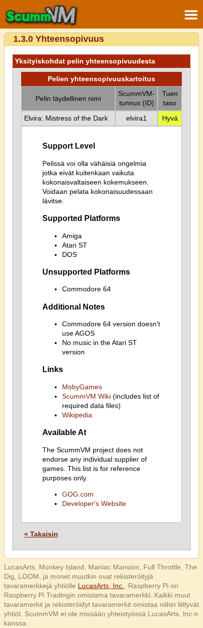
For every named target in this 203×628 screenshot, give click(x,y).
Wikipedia (77, 415)
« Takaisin (41, 534)
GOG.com (78, 494)
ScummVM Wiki (86, 396)
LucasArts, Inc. (101, 586)
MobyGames (82, 387)
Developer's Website (94, 503)
